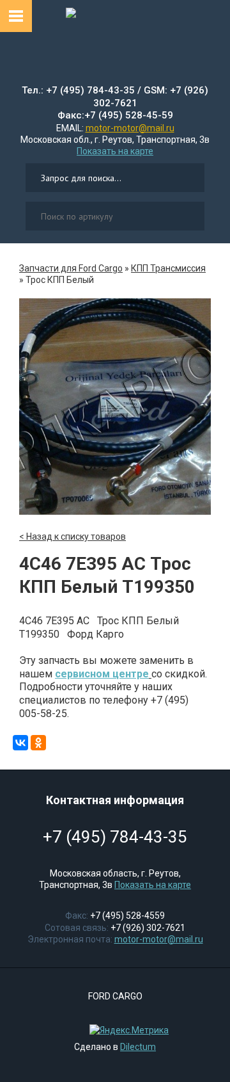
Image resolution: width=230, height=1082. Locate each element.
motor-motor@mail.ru (130, 128)
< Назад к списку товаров (72, 536)
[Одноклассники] (38, 742)
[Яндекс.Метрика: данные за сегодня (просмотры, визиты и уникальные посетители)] (126, 1030)
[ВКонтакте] (20, 742)
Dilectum (138, 1047)
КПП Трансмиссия (168, 268)
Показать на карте (115, 151)
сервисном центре (102, 674)
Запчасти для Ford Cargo (71, 268)
